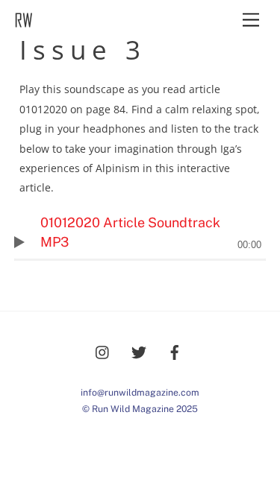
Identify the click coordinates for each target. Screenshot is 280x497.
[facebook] (175, 350)
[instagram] (103, 350)
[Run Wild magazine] (23, 23)
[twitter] (139, 350)
